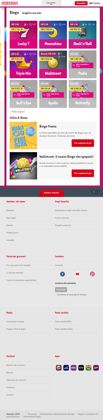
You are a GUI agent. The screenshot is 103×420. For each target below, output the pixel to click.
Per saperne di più (82, 143)
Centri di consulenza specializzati (21, 280)
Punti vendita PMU (63, 321)
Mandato (10, 210)
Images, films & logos (16, 329)
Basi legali (11, 218)
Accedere (81, 3)
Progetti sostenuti (63, 225)
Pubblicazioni (12, 233)
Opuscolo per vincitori (16, 380)
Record (9, 372)
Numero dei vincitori (15, 365)
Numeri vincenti (51, 193)
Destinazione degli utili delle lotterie (71, 210)
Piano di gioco (18, 112)
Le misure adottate (14, 273)
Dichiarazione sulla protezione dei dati (57, 414)
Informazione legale (32, 416)
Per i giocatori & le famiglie (18, 265)
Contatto (59, 265)
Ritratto (9, 225)
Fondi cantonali (62, 218)
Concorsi (10, 387)
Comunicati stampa (15, 321)
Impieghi (10, 240)
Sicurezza (32, 414)
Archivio (10, 395)
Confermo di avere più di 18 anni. (72, 294)
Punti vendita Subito (64, 329)
